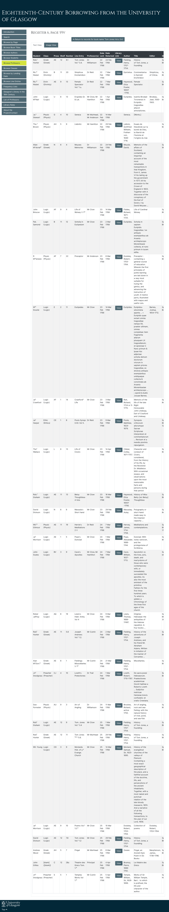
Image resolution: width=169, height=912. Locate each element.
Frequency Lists (10, 86)
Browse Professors (12, 63)
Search (7, 37)
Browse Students (11, 58)
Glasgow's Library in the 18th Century (14, 93)
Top (4, 909)
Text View (37, 45)
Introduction (9, 32)
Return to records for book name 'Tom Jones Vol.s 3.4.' (98, 39)
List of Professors (11, 100)
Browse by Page (11, 42)
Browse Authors (10, 52)
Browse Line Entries (12, 81)
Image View (51, 45)
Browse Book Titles (12, 47)
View (119, 61)
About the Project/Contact (10, 111)
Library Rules (9, 105)
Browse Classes (10, 68)
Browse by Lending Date (12, 74)
